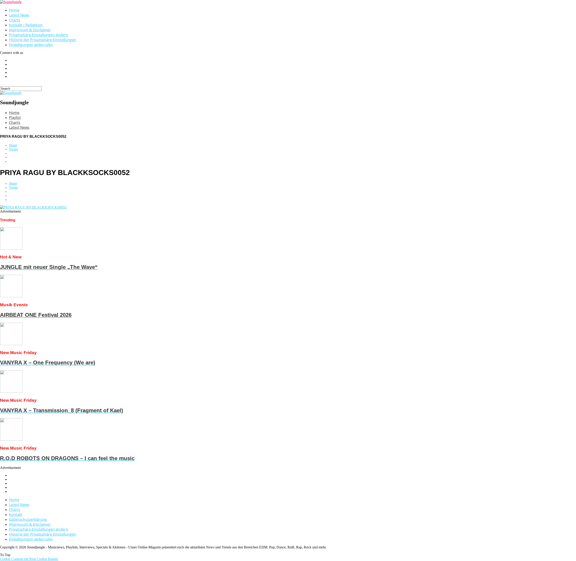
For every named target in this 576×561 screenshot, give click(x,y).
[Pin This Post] (292, 157)
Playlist (15, 117)
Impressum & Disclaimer (30, 29)
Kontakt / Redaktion (26, 24)
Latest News (19, 15)
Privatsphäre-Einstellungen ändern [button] (38, 34)
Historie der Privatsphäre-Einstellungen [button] (42, 39)
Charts (14, 20)
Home (14, 10)
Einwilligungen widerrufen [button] (31, 44)
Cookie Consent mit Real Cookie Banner (29, 559)
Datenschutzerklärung (28, 519)
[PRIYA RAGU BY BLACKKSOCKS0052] (33, 207)
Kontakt (15, 514)
